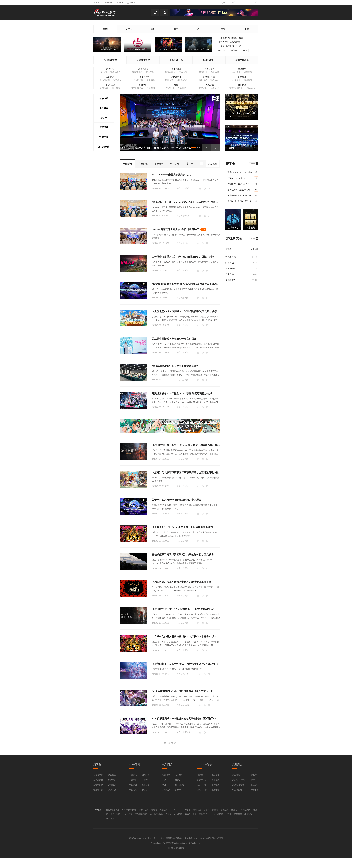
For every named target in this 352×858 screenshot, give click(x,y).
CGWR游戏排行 (239, 790)
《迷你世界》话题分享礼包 (238, 190)
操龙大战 (215, 88)
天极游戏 (163, 810)
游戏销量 (203, 72)
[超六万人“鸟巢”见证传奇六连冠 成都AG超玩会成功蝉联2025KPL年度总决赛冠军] (170, 122)
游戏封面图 (170, 72)
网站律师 (188, 838)
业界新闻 (145, 790)
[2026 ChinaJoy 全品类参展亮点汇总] (133, 181)
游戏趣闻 (215, 72)
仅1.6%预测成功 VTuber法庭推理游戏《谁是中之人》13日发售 (186, 691)
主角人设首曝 (137, 80)
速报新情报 (137, 72)
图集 (176, 29)
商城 (223, 29)
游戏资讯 (244, 50)
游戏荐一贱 (98, 790)
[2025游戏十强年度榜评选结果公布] (242, 107)
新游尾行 (112, 780)
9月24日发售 (104, 80)
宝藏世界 (166, 775)
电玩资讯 (186, 188)
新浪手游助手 (116, 814)
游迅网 (154, 810)
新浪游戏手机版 (112, 810)
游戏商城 (197, 810)
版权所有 (180, 848)
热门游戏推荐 (110, 60)
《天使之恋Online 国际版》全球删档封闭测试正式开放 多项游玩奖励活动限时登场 (197, 311)
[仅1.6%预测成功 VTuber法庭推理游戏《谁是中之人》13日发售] (133, 698)
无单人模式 (115, 72)
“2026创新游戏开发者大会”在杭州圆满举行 (175, 229)
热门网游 (167, 764)
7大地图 (103, 72)
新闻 (234, 2)
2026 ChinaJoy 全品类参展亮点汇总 (171, 174)
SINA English (199, 838)
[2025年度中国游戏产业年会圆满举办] (242, 138)
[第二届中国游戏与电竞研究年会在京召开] (133, 345)
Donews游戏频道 (129, 810)
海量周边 (169, 80)
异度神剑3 (230, 268)
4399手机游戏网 (156, 814)
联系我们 (170, 838)
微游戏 (234, 810)
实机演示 (116, 88)
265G (180, 810)
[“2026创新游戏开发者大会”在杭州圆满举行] (133, 236)
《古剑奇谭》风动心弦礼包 (238, 184)
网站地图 (151, 838)
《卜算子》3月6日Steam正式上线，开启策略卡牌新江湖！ (183, 527)
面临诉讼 (203, 80)
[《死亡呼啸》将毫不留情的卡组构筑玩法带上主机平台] (133, 588)
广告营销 (161, 838)
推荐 (105, 29)
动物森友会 (176, 77)
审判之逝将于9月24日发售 (230, 42)
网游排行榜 (202, 775)
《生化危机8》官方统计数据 (231, 38)
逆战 (164, 785)
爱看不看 (254, 790)
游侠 (253, 780)
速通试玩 (183, 72)
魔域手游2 (230, 280)
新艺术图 (203, 88)
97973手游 (134, 764)
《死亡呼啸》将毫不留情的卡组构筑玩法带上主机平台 (181, 581)
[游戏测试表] (253, 238)
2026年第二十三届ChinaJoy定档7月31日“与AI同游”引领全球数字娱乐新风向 (193, 202)
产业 (199, 29)
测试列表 (145, 775)
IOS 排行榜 (201, 785)
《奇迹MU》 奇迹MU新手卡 (238, 201)
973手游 (120, 3)
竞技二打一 (204, 814)
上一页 (206, 147)
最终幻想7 (209, 69)
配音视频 (104, 88)
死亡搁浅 (242, 77)
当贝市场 (129, 814)
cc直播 (228, 814)
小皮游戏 (248, 814)
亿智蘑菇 (238, 814)
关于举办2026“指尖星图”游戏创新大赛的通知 (176, 499)
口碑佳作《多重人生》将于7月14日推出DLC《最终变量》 (183, 256)
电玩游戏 (215, 775)
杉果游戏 (178, 814)
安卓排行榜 (202, 790)
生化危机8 (176, 69)
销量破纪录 (182, 80)
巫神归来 (166, 790)
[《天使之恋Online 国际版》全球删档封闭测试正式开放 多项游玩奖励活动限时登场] (133, 318)
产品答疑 (219, 838)
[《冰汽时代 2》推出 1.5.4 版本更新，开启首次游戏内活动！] (133, 615)
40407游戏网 (245, 810)
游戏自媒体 (103, 146)
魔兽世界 (242, 69)
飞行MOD (214, 80)
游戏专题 (112, 790)
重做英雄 (151, 88)
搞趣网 (215, 810)
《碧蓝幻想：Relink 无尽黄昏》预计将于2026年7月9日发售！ (185, 663)
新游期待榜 (98, 775)
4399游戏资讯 (190, 814)
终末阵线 (230, 263)
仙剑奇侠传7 (143, 77)
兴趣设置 (212, 163)
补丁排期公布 (137, 88)
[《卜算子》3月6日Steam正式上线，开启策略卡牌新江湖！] (133, 533)
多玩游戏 (224, 810)
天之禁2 (178, 775)
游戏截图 (117, 80)
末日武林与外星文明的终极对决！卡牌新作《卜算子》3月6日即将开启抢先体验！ (196, 636)
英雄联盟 (143, 85)
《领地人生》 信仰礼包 (236, 178)
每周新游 (145, 785)
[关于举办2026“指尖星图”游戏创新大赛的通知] (133, 506)
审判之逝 (110, 77)
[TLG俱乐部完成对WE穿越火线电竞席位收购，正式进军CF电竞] (133, 725)
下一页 (215, 147)
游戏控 (254, 775)
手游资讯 (133, 775)
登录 (225, 3)
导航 (131, 3)
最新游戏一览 (176, 60)
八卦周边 (237, 764)
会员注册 (210, 838)
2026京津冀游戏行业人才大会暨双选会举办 (175, 366)
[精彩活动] (214, 15)
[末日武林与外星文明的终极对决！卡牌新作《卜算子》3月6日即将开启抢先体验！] (133, 643)
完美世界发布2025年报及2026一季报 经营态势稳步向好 (182, 393)
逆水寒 (178, 790)
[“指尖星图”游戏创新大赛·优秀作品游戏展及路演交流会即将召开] (133, 290)
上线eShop (250, 88)
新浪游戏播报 (238, 785)
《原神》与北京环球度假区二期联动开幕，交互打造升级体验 (185, 472)
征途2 (177, 780)
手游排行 (145, 780)
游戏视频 (103, 137)
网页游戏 (215, 780)
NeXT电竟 (110, 819)
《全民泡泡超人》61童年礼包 (239, 172)
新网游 (185, 243)
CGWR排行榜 (204, 764)
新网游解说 (98, 780)
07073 (172, 810)
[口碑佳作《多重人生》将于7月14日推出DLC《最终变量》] (133, 263)
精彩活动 (103, 127)
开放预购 (150, 72)
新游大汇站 (98, 785)
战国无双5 (143, 69)
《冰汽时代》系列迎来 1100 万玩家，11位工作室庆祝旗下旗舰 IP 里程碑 (191, 445)
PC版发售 (236, 80)
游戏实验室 (233, 50)
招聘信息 (179, 838)
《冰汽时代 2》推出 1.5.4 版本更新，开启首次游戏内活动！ (184, 609)
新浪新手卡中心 (239, 780)
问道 (164, 780)
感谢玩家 (248, 80)
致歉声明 (151, 80)
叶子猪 (187, 810)
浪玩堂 (254, 785)
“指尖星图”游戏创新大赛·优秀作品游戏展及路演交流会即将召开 (187, 284)
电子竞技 (215, 790)
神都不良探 (231, 257)
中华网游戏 (143, 810)
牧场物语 (242, 85)
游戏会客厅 (222, 50)
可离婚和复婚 (235, 88)
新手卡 (129, 29)
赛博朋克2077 (209, 77)
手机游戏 (103, 108)
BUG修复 (236, 72)
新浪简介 (133, 838)
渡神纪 (176, 85)
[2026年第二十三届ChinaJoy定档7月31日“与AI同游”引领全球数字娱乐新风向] (133, 208)
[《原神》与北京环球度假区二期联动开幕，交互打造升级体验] (133, 479)
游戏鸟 (206, 810)
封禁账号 (248, 72)
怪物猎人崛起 (209, 85)
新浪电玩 (103, 98)
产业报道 (112, 785)
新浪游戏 (109, 3)
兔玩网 (169, 814)
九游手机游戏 (217, 814)
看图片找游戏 (242, 60)
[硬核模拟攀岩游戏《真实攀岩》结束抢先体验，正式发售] (133, 561)
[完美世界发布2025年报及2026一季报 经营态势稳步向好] (133, 400)
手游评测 (133, 785)
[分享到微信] (205, 189)
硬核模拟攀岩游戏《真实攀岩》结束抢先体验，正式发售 (183, 554)
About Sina (141, 838)
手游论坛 (133, 790)
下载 (246, 29)
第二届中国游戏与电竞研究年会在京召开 (174, 338)
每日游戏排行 (209, 60)
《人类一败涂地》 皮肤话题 (238, 195)
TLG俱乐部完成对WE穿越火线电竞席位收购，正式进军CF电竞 (186, 718)
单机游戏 (215, 785)
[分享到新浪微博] (200, 189)
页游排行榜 (202, 780)
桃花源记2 (179, 785)
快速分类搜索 (143, 60)
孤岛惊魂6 (110, 85)
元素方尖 (230, 274)
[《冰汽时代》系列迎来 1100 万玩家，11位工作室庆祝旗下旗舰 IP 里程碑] (133, 451)
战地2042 (110, 69)
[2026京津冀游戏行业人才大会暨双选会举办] (133, 372)
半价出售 (170, 88)
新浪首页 (97, 3)
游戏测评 (182, 88)
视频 (152, 29)
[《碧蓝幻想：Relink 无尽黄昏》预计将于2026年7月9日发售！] (133, 670)
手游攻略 (133, 780)
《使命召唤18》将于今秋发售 (231, 46)
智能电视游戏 (141, 814)
